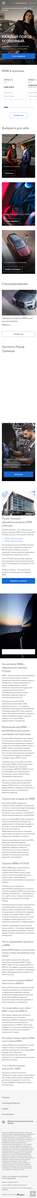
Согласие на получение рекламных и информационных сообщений (17, 1188)
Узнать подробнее (18, 56)
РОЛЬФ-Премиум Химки (13, 541)
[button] (6, 309)
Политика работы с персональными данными (14, 1185)
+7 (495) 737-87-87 (21, 3)
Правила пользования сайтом (10, 1182)
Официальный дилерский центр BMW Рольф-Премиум (17, 9)
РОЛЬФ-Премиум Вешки (14, 538)
